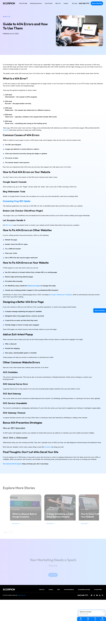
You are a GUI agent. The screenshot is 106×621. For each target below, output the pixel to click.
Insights (66, 3)
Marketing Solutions (36, 3)
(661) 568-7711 (84, 3)
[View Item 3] (9, 532)
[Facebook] (91, 595)
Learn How (53, 575)
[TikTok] (94, 595)
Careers (51, 589)
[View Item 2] (7, 532)
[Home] (9, 3)
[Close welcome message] (103, 611)
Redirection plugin (33, 286)
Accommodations (69, 589)
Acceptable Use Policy (84, 589)
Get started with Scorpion (12, 464)
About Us (58, 3)
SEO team (9, 225)
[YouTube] (97, 595)
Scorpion (6, 130)
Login (75, 3)
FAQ (58, 589)
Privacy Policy (98, 589)
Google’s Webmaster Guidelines (61, 295)
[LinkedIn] (99, 595)
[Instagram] (102, 595)
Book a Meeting (97, 3)
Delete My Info (21, 595)
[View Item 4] (11, 532)
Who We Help (23, 3)
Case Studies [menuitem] (48, 3)
